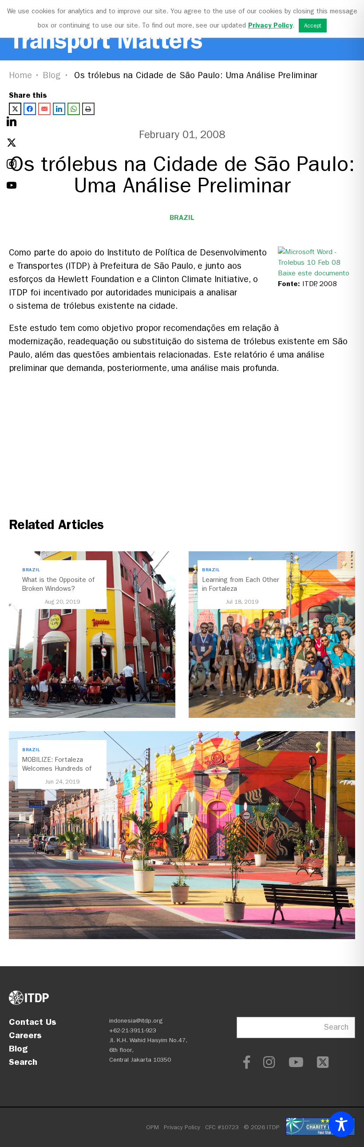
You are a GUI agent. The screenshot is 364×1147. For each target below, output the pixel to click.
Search (23, 1061)
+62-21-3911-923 (132, 1030)
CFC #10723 (222, 1127)
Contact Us (32, 1021)
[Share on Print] (88, 109)
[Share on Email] (44, 109)
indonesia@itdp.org (136, 1020)
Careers (25, 1035)
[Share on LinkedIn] (59, 109)
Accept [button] (312, 25)
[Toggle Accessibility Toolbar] (341, 1124)
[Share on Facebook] (30, 109)
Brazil (182, 217)
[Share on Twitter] (15, 109)
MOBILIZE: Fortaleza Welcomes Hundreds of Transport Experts (56, 768)
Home (20, 75)
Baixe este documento (313, 273)
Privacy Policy (182, 1127)
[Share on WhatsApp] (73, 109)
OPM (152, 1127)
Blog (52, 75)
